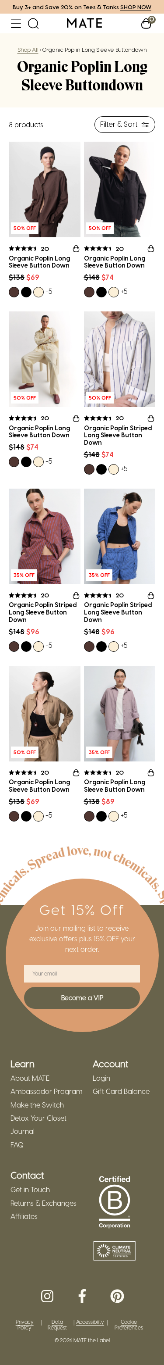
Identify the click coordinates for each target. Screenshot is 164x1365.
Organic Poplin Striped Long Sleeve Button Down (118, 436)
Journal (22, 1131)
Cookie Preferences (129, 1325)
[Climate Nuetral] (114, 1252)
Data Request (57, 1325)
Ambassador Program (46, 1091)
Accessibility (90, 1322)
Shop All (27, 49)
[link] (84, 23)
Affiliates (24, 1216)
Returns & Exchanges (43, 1203)
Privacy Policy (25, 1325)
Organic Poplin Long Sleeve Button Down (39, 262)
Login (101, 1078)
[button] (15, 23)
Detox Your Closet (38, 1118)
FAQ (17, 1145)
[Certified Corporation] (114, 1203)
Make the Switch (37, 1105)
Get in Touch (30, 1189)
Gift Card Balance (121, 1091)
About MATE (29, 1078)
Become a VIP (82, 997)
